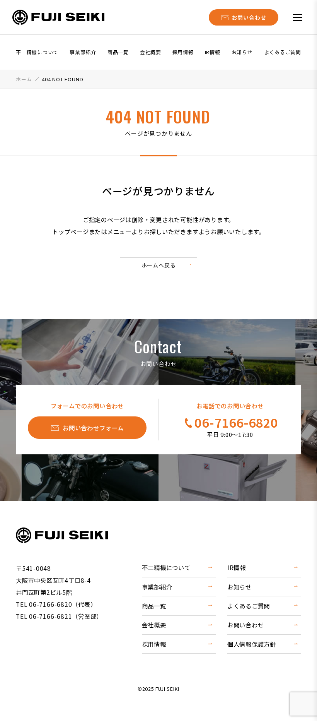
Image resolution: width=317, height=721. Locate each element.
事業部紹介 (83, 52)
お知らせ (242, 52)
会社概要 (150, 52)
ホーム (24, 79)
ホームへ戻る (158, 265)
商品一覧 (118, 52)
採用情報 (183, 52)
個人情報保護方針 (251, 644)
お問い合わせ (245, 624)
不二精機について (37, 52)
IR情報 (212, 52)
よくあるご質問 (282, 52)
